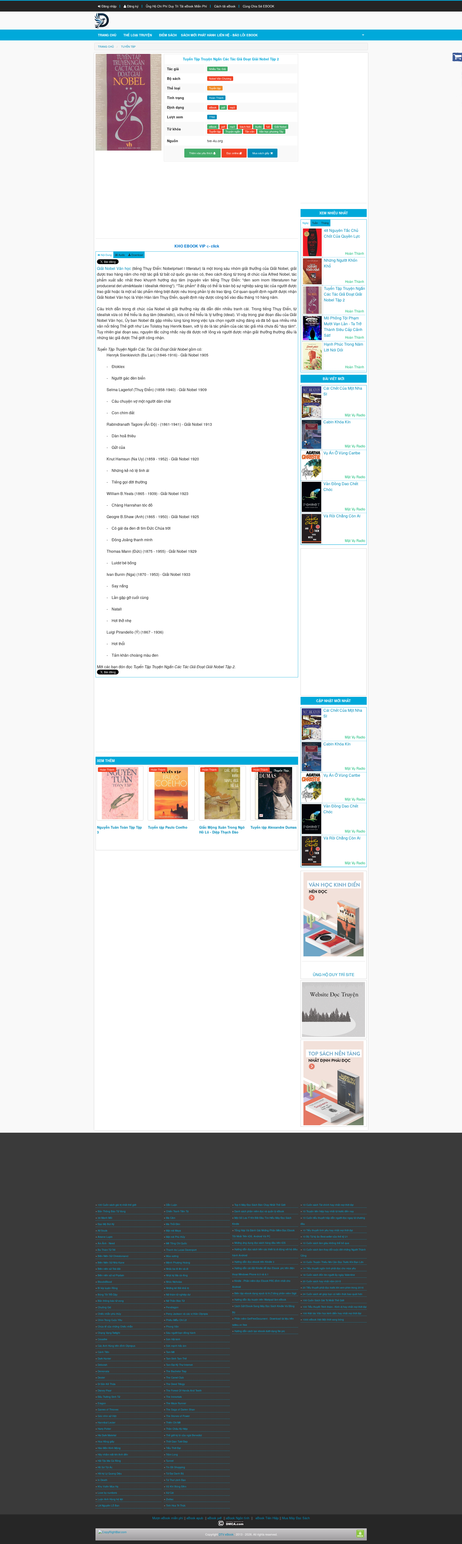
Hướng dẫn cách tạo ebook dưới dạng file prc (259, 1331)
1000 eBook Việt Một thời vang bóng (323, 1319)
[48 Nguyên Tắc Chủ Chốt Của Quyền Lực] (312, 242)
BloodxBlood (105, 1281)
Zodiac (169, 1499)
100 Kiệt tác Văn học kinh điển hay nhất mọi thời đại (332, 1313)
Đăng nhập (108, 6)
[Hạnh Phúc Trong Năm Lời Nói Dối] (312, 356)
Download (137, 255)
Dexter (101, 1377)
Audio (258, 126)
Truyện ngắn (232, 131)
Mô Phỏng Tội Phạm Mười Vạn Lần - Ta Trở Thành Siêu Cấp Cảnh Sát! (343, 326)
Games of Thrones (108, 1409)
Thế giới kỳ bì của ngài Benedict (184, 1435)
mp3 (232, 107)
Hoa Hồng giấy (106, 1441)
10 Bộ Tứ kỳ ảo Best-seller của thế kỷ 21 (325, 1236)
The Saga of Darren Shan (180, 1409)
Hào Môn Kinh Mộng (109, 1448)
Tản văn (249, 131)
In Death (102, 1480)
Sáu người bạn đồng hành (181, 1332)
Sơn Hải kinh (173, 1339)
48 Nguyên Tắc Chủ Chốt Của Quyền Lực (342, 233)
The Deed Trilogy (175, 1384)
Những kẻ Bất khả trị (177, 1288)
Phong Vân (172, 1326)
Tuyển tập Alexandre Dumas (273, 827)
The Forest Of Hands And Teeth (184, 1390)
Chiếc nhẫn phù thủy (109, 1313)
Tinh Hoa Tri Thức (176, 1505)
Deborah (102, 1364)
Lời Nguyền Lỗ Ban (108, 1505)
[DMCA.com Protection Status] (231, 1522)
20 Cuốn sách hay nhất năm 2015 (322, 1281)
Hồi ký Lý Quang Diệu (110, 1473)
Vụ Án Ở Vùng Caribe (341, 453)
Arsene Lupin (105, 1237)
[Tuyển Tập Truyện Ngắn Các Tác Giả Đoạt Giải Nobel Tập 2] (312, 300)
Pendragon (172, 1307)
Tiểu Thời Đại (173, 1448)
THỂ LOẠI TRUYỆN (137, 35)
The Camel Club (175, 1377)
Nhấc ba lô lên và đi (177, 1269)
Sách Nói (245, 126)
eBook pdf (214, 1518)
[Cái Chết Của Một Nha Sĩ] (311, 402)
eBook (213, 107)
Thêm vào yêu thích (201, 153)
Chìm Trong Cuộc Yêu (110, 1320)
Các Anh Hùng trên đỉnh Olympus (116, 1345)
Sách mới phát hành (198, 35)
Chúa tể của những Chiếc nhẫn (115, 1326)
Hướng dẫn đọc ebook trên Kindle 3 (254, 1262)
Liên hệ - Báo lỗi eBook (237, 35)
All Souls (102, 1230)
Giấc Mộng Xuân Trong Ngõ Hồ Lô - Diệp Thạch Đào (222, 829)
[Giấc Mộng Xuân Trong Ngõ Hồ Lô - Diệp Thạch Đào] (222, 793)
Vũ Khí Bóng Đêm (176, 1486)
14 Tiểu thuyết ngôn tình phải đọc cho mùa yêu (329, 1268)
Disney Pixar (104, 1390)
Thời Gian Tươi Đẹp (177, 1441)
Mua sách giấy (261, 153)
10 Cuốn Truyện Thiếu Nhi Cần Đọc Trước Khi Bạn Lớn (333, 1262)
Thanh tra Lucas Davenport (181, 1250)
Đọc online (232, 153)
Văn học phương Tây (271, 131)
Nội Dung (106, 255)
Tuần (315, 223)
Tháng (325, 223)
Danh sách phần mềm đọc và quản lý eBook (259, 1211)
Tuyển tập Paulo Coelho (167, 827)
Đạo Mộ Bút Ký (106, 1224)
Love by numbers (107, 1492)
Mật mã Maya (173, 1230)
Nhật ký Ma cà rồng (177, 1275)
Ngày (305, 223)
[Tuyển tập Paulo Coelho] (171, 793)
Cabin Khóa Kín (337, 422)
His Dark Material (107, 1435)
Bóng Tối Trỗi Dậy (107, 1294)
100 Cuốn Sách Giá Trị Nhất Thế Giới (323, 1300)
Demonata (103, 1371)
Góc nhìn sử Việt (107, 1416)
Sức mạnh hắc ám (176, 1345)
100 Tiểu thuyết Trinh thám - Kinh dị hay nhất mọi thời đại (334, 1307)
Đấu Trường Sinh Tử (109, 1396)
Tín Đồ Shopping (175, 1467)
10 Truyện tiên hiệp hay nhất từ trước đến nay (328, 1211)
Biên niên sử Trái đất (109, 1269)
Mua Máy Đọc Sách (296, 1518)
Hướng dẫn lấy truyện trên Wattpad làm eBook (260, 1299)
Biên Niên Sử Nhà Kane (111, 1262)
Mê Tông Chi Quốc (176, 1243)
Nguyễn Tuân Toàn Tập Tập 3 (119, 829)
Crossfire (102, 1339)
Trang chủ (107, 35)
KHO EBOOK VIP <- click (196, 246)
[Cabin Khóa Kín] (311, 434)
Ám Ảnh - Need (106, 1243)
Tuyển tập (215, 88)
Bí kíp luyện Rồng (108, 1288)
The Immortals (174, 1396)
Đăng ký (132, 6)
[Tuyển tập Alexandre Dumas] (273, 793)
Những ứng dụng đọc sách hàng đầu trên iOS (260, 1243)
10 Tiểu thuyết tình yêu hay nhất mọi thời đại (328, 1230)
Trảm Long (172, 1454)
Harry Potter (104, 1428)
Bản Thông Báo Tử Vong (112, 1211)
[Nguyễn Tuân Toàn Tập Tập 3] (120, 793)
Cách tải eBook (225, 6)
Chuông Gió (104, 1307)
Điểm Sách (168, 35)
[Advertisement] (197, 200)
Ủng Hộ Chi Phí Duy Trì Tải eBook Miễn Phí (176, 6)
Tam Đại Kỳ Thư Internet (179, 1364)
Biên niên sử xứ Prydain (111, 1275)
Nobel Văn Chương (220, 78)
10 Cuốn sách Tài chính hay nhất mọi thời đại (328, 1205)
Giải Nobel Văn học (114, 268)
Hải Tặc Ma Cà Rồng (109, 1460)
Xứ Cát (170, 1492)
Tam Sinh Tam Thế (176, 1358)
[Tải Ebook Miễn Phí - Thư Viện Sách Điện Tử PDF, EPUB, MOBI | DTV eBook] (101, 20)
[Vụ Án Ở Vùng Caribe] (311, 465)
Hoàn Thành (107, 769)
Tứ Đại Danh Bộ (175, 1473)
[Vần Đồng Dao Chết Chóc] (311, 497)
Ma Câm (170, 1218)
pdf (223, 107)
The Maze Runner (176, 1403)
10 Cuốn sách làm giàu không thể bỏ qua (326, 1243)
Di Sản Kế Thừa (107, 1384)
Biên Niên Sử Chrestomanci (113, 1256)
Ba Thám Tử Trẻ (107, 1250)
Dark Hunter (104, 1358)
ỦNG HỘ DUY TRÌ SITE (333, 974)
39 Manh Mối (105, 1218)
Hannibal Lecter (106, 1422)
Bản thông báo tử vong (111, 1301)
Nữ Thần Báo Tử (175, 1301)
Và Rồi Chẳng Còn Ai (341, 516)
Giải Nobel (280, 126)
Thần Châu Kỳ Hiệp (177, 1428)
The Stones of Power (178, 1416)
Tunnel (169, 1460)
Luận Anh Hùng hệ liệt (110, 1499)
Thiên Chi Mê (173, 1422)
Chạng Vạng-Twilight (109, 1332)
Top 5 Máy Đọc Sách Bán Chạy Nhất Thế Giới (259, 1205)
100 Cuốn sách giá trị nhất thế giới (117, 1205)
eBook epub (194, 1518)
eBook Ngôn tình (237, 1518)
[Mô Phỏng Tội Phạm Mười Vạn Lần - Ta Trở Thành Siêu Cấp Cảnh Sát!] (312, 328)
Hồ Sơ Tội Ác (105, 1467)
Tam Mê (170, 1352)
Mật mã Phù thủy (175, 1237)
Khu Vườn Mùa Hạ (108, 1486)
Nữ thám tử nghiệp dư (178, 1294)
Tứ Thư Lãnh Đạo (176, 1480)
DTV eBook (226, 1534)
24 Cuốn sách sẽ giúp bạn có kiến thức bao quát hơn (332, 1294)
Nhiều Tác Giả (217, 69)
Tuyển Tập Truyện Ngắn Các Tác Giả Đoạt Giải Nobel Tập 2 (344, 294)
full (268, 126)
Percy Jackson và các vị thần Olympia (187, 1313)
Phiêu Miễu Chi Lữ (176, 1320)
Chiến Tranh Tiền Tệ (177, 1211)
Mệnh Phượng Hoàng (178, 1262)
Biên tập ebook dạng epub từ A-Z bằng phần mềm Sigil (265, 1293)
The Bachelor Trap (176, 1371)
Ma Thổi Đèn (173, 1224)
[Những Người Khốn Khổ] (312, 271)
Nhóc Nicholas (174, 1281)
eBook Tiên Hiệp (267, 1518)
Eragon (102, 1403)
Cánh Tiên (103, 1352)
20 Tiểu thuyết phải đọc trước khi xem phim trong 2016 (333, 1287)
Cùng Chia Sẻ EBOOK (258, 6)
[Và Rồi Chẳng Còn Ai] (311, 528)
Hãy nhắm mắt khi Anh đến (113, 1454)
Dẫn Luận (171, 1205)
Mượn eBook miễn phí (167, 1518)
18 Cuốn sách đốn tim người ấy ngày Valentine (329, 1275)
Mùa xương (172, 1256)
